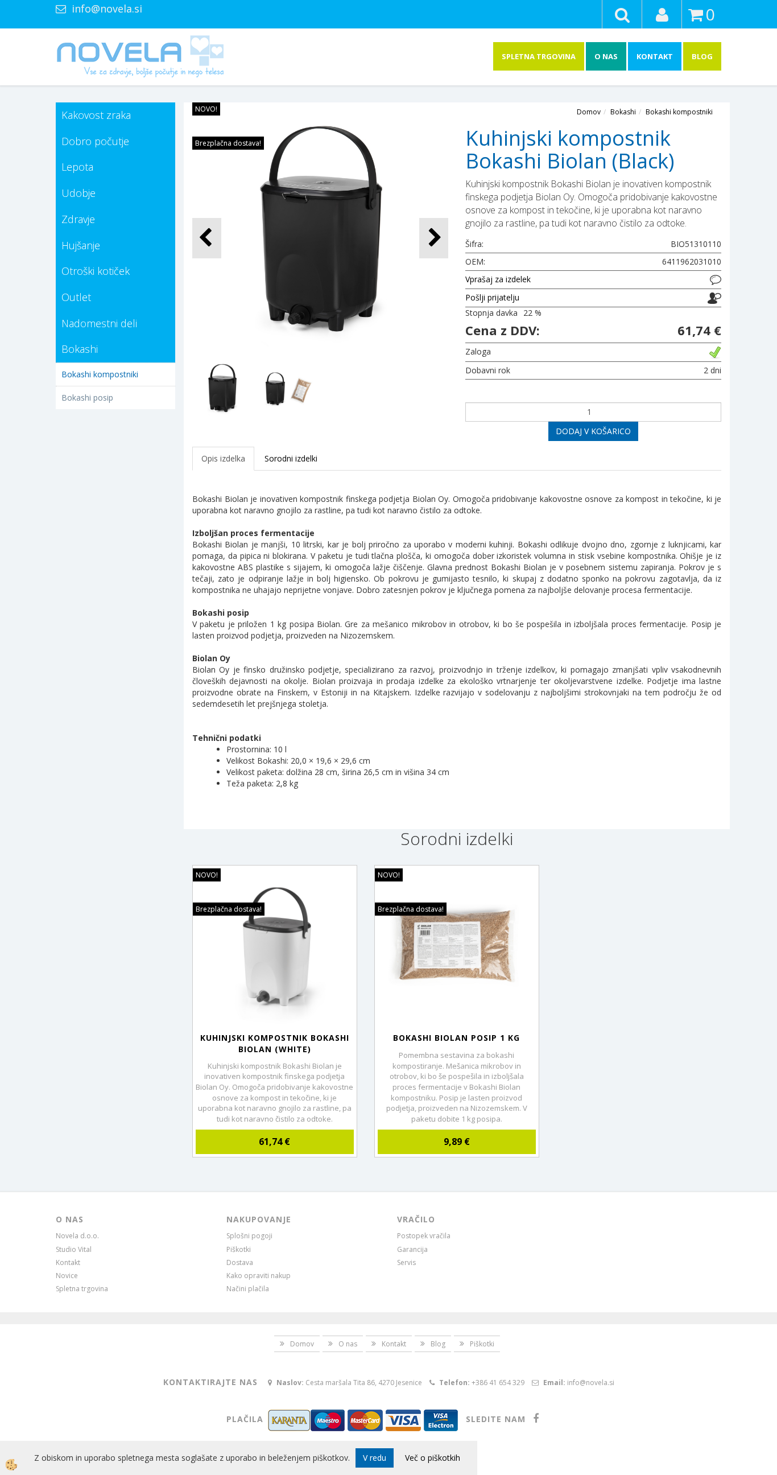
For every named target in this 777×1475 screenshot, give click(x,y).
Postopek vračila (424, 1236)
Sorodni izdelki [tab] (290, 458)
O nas (606, 56)
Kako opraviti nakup (258, 1275)
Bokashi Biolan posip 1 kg (456, 1037)
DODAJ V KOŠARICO (593, 431)
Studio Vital (74, 1249)
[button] (433, 238)
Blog (702, 56)
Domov (589, 112)
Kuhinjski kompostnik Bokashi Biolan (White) (274, 1043)
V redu (374, 1457)
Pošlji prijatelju (492, 297)
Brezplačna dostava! (228, 143)
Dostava (239, 1262)
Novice (67, 1275)
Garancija (412, 1249)
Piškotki (238, 1249)
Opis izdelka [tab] (223, 458)
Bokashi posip (87, 397)
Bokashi (623, 112)
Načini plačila (247, 1288)
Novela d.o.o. (77, 1236)
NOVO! (206, 109)
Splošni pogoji (249, 1236)
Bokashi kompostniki (99, 374)
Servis (406, 1262)
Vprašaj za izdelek (498, 279)
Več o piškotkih (432, 1457)
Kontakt (655, 56)
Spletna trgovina (539, 56)
